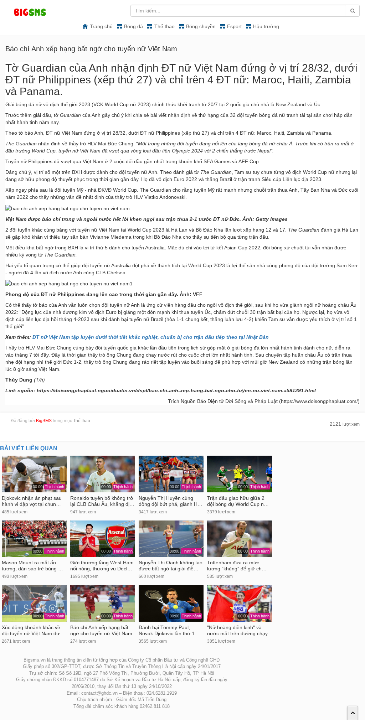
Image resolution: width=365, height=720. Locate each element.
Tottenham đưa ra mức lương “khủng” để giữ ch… (237, 565)
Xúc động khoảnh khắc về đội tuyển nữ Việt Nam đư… (33, 630)
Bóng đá (133, 26)
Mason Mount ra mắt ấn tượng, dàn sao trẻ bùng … (32, 565)
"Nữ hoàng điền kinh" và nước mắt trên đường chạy (237, 630)
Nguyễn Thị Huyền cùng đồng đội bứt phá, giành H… (170, 501)
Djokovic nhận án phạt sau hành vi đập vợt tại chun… (32, 501)
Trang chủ (101, 26)
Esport (234, 26)
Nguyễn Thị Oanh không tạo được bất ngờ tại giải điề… (170, 565)
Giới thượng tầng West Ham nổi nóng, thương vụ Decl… (102, 565)
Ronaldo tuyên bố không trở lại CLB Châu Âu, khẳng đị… (102, 501)
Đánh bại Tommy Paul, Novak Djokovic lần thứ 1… (169, 630)
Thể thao (164, 26)
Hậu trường (266, 26)
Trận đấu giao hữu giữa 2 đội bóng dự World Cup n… (238, 501)
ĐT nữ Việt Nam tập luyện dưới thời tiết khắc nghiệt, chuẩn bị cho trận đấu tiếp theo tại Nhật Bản (150, 337)
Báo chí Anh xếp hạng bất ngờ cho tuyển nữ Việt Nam (101, 630)
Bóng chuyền (201, 26)
